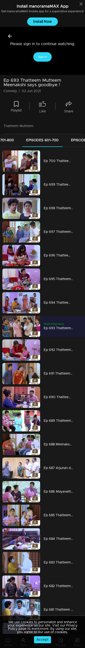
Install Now (42, 21)
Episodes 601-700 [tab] (42, 140)
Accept (42, 639)
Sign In (42, 56)
